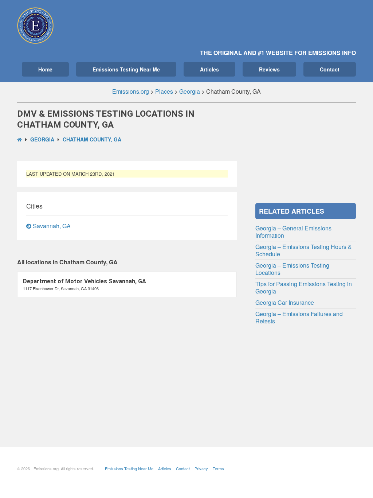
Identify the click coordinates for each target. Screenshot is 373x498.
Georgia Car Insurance (284, 302)
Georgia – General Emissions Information (293, 232)
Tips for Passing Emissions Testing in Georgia (303, 287)
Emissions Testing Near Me (126, 69)
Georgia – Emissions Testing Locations (292, 269)
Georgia (42, 139)
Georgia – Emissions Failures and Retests (299, 317)
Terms (218, 468)
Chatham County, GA (92, 139)
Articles (209, 69)
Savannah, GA (51, 226)
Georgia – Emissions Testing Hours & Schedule (303, 250)
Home (45, 69)
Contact (329, 69)
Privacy (201, 468)
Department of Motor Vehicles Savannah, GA (84, 281)
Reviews (269, 69)
